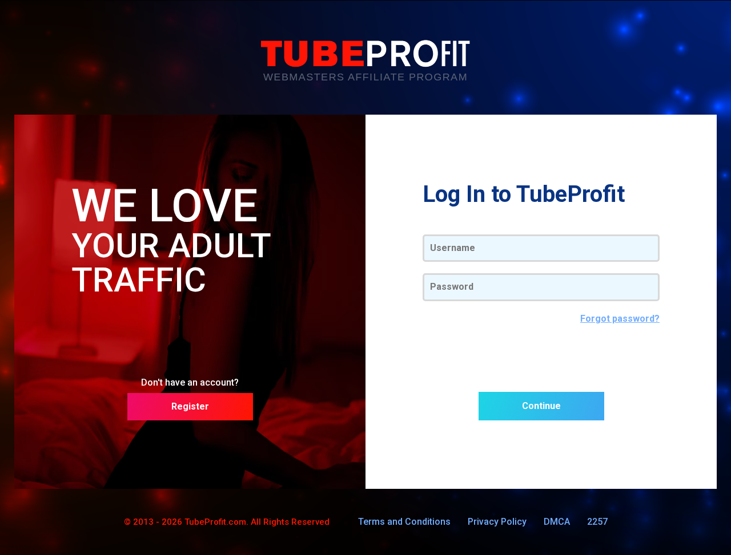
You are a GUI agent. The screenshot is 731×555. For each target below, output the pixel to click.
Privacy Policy (497, 521)
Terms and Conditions (404, 521)
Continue (541, 405)
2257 (597, 521)
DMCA (557, 521)
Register (190, 406)
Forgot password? (620, 318)
